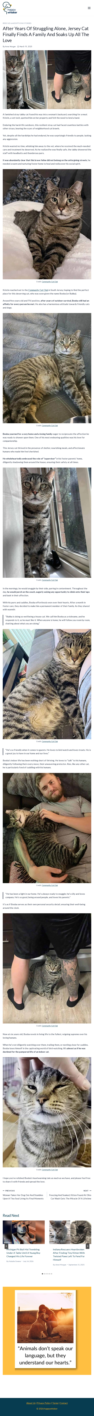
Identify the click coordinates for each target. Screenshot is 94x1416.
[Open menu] (89, 8)
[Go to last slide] (6, 1246)
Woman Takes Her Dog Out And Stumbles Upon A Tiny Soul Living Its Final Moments (23, 1195)
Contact (64, 1403)
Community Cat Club (50, 282)
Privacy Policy (44, 1403)
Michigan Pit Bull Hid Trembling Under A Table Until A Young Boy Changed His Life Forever (23, 1253)
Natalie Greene (15, 1261)
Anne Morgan (10, 46)
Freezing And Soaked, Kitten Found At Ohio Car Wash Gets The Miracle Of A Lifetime (70, 1195)
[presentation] (24, 1232)
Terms (55, 1403)
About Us (30, 1403)
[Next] (87, 1246)
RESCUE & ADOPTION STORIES (17, 23)
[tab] (42, 1273)
